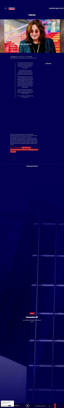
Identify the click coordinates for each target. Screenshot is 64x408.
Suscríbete (32, 313)
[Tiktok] (56, 8)
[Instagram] (53, 8)
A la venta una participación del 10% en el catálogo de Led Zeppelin (24, 150)
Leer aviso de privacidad (4, 405)
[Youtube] (54, 8)
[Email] (61, 8)
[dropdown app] (59, 8)
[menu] (5, 9)
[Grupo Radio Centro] (57, 8)
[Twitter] (51, 8)
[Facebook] (49, 8)
